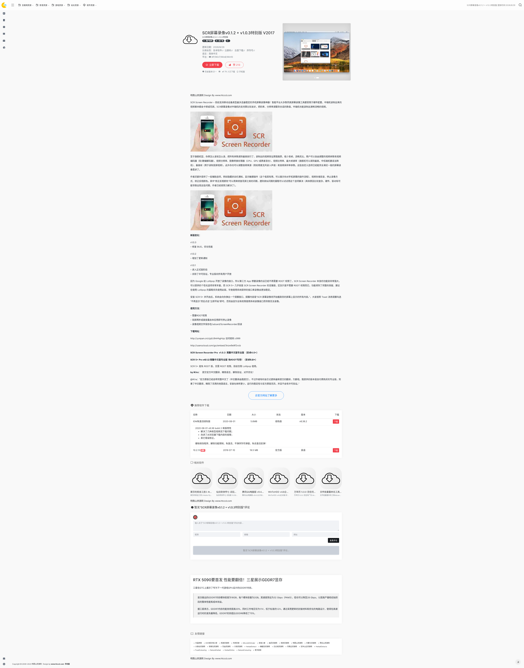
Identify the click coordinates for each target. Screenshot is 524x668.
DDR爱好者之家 (211, 643)
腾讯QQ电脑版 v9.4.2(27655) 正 (253, 491)
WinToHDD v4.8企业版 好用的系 (279, 491)
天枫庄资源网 (292, 646)
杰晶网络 (198, 643)
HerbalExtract (251, 646)
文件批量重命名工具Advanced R (331, 491)
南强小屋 (262, 643)
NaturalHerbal (215, 650)
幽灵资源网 (273, 643)
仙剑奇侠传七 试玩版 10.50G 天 (227, 491)
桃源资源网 (225, 643)
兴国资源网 (238, 646)
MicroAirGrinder (249, 643)
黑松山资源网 (325, 643)
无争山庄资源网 (306, 646)
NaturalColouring (244, 650)
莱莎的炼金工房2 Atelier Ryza (201, 491)
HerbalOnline (229, 650)
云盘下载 (239, 50)
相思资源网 (285, 643)
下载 (336, 421)
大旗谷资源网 (200, 646)
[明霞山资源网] (4, 5)
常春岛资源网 (214, 646)
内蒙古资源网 (311, 643)
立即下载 (214, 64)
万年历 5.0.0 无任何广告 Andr (305, 491)
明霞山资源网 (298, 643)
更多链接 (258, 650)
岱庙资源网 (226, 646)
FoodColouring (200, 650)
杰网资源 (236, 643)
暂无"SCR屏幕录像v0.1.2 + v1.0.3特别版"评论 (222, 507)
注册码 (228, 50)
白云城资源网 (278, 646)
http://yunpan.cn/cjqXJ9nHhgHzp (207, 338)
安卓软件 (217, 50)
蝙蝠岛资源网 (265, 646)
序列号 (250, 50)
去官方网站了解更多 (266, 395)
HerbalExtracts (321, 646)
